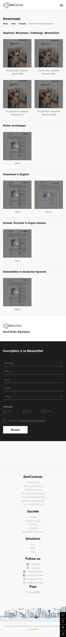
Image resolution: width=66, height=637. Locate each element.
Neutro (49, 212)
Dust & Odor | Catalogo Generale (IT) (17, 113)
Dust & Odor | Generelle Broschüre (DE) (48, 113)
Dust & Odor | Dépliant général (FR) (17, 72)
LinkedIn (35, 564)
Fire (29, 411)
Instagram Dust (35, 582)
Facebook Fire (35, 571)
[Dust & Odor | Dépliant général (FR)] (17, 53)
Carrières (33, 524)
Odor (14, 24)
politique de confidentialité (32, 420)
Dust (10, 411)
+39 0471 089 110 (35, 497)
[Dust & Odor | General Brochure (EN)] (48, 53)
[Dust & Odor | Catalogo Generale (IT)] (17, 94)
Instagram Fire (35, 579)
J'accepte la (26, 420)
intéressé (8, 406)
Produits (22, 24)
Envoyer (15, 429)
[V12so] (17, 146)
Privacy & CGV (33, 520)
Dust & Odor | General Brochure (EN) (48, 72)
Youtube (34, 568)
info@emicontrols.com (33, 500)
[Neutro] (48, 194)
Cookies (33, 528)
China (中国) (33, 592)
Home (5, 24)
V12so (17, 163)
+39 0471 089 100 (35, 493)
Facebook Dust (34, 575)
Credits (33, 517)
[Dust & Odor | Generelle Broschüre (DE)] (48, 94)
